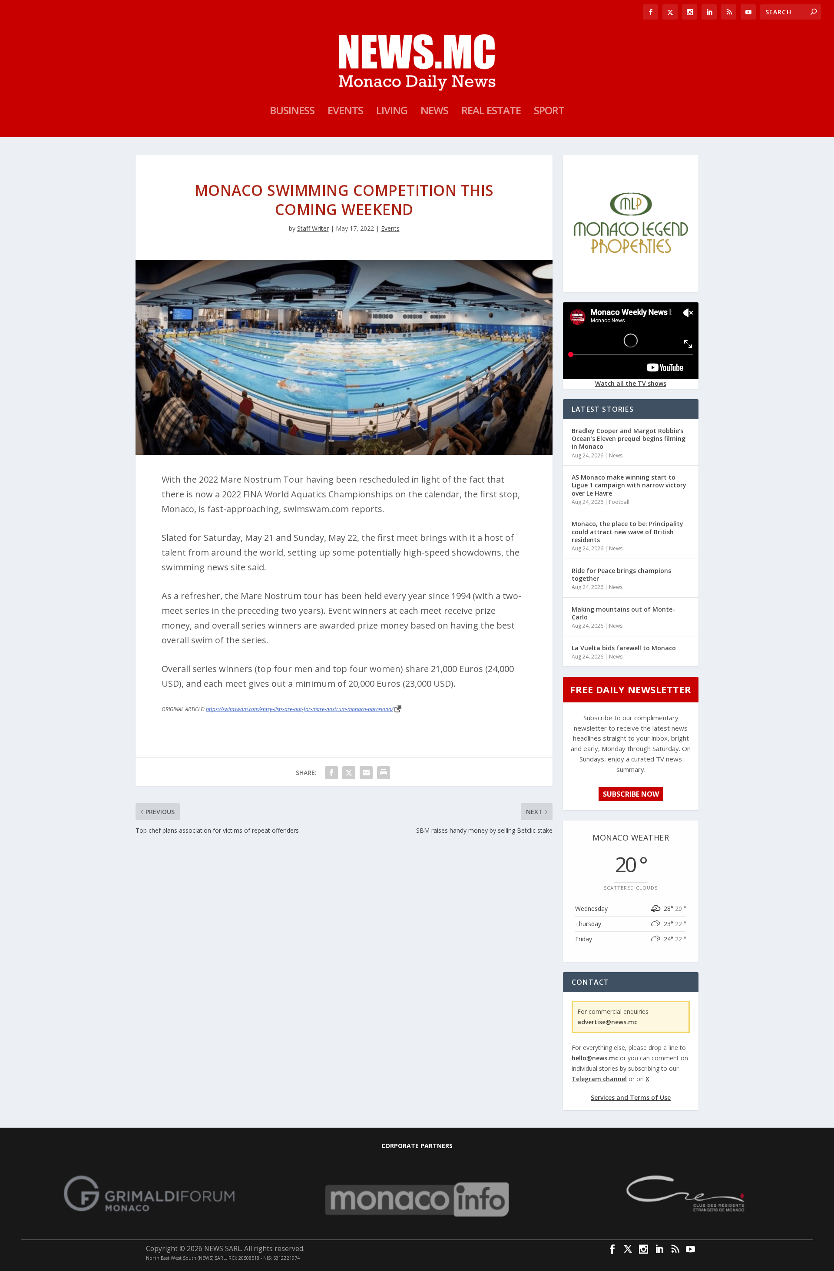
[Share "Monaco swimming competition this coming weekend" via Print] (383, 772)
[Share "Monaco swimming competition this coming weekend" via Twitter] (348, 772)
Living (391, 112)
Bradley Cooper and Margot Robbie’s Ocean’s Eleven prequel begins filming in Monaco (628, 438)
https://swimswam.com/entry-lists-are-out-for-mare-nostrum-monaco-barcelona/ (299, 709)
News (434, 112)
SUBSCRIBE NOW (631, 794)
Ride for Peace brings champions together (621, 574)
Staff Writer (313, 228)
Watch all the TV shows (630, 383)
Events (345, 112)
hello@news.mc (595, 1058)
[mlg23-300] (630, 285)
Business (292, 112)
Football (619, 502)
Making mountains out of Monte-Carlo (623, 613)
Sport (549, 112)
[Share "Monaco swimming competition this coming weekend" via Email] (366, 772)
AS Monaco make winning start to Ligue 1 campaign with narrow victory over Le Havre (629, 485)
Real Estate (491, 112)
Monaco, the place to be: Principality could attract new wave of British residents (627, 531)
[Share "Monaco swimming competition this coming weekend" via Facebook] (331, 772)
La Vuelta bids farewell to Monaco (624, 648)
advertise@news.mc (607, 1022)
